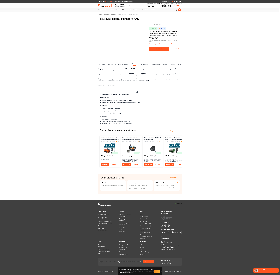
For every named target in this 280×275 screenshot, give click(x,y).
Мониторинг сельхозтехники (123, 232)
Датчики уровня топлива (105, 221)
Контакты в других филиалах (168, 249)
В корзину (114, 164)
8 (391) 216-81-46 (166, 7)
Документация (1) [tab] (123, 64)
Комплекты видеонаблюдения (103, 229)
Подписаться (148, 262)
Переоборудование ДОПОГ (145, 233)
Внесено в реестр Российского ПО (166, 212)
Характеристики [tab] (111, 64)
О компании (143, 241)
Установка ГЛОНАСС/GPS (144, 215)
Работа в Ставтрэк (145, 252)
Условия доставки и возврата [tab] (160, 64)
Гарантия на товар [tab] (176, 64)
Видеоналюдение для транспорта (146, 237)
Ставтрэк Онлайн (124, 245)
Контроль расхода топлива (124, 219)
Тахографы (101, 226)
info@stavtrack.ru (165, 238)
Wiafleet (121, 252)
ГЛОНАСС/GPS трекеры (104, 215)
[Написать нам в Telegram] (176, 5)
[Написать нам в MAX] (178, 5)
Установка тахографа (146, 226)
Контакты (142, 254)
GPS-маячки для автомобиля (102, 218)
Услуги (141, 211)
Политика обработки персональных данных (171, 271)
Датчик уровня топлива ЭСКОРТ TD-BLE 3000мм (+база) (153, 138)
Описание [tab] (102, 64)
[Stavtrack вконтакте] (162, 263)
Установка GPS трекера (146, 219)
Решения (121, 211)
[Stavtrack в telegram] (165, 263)
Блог (141, 249)
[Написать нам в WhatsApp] (174, 5)
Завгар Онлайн (123, 247)
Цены (99, 241)
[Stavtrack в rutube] (168, 263)
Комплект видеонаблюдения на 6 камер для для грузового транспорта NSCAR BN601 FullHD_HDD (110, 138)
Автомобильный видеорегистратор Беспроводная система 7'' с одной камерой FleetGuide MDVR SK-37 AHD (131, 138)
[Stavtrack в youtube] (170, 263)
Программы (122, 241)
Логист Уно (122, 249)
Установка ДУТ (144, 221)
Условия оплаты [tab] (145, 64)
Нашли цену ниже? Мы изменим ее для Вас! (161, 44)
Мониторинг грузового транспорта (125, 223)
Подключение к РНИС (146, 223)
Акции (99, 253)
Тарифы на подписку (104, 249)
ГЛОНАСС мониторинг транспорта (125, 215)
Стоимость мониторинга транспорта (105, 245)
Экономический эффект (104, 251)
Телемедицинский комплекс (145, 229)
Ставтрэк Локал (123, 254)
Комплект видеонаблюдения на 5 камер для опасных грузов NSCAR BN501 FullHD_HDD (173, 138)
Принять (157, 271)
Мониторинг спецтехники (122, 228)
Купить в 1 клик (159, 48)
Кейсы (141, 245)
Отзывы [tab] (134, 64)
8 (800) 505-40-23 (166, 5)
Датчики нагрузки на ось (105, 223)
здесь (131, 272)
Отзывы (142, 247)
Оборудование (102, 211)
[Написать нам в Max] (169, 226)
